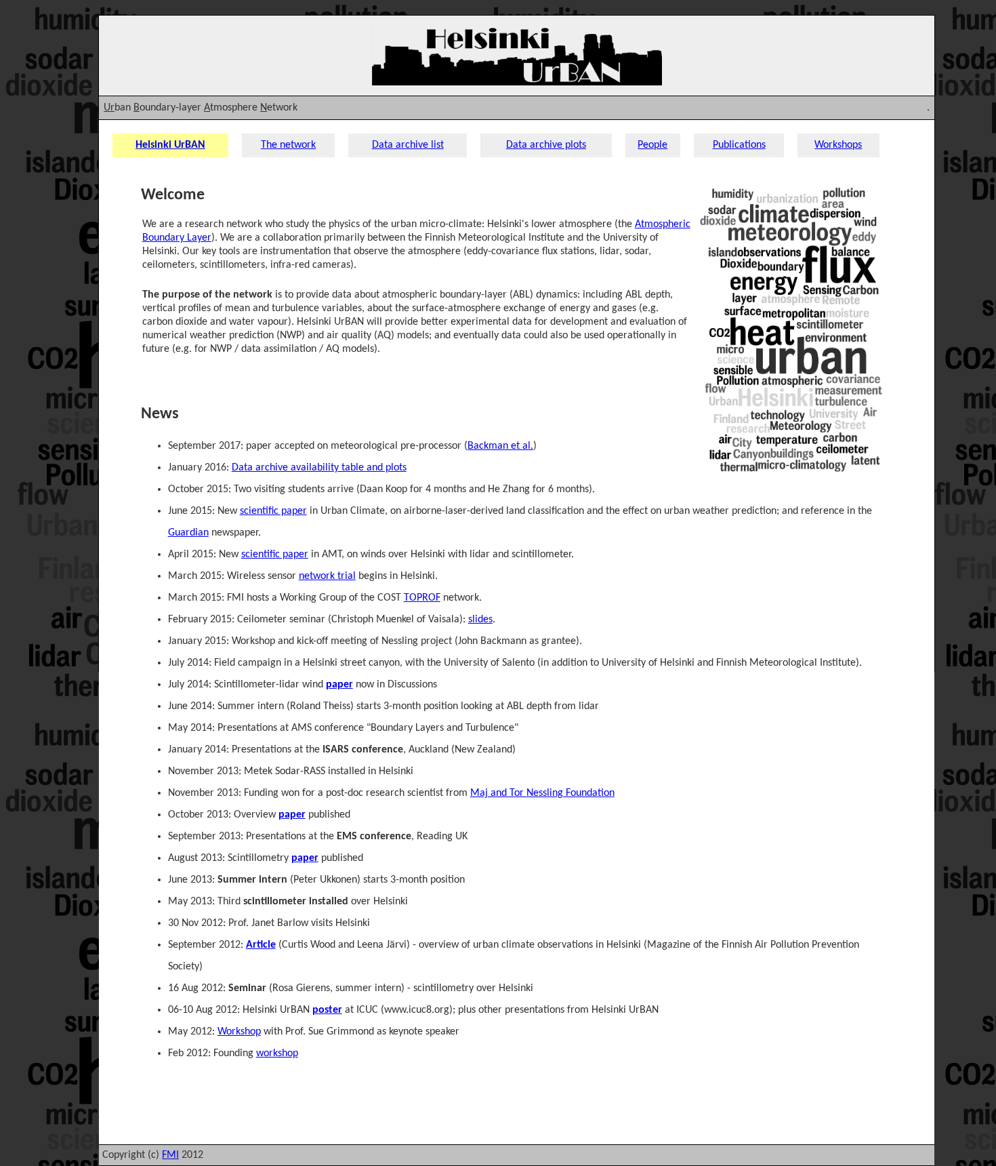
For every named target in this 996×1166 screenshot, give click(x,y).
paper (339, 684)
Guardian (188, 532)
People (652, 145)
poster (327, 1010)
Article (261, 945)
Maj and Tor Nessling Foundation (542, 793)
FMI (170, 1155)
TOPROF (422, 597)
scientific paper (273, 511)
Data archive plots (546, 145)
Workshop (239, 1031)
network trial (327, 576)
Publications (739, 145)
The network (288, 145)
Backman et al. (500, 446)
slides (480, 619)
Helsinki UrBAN (170, 145)
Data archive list (408, 145)
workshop (277, 1053)
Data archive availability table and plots (319, 467)
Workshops (838, 145)
